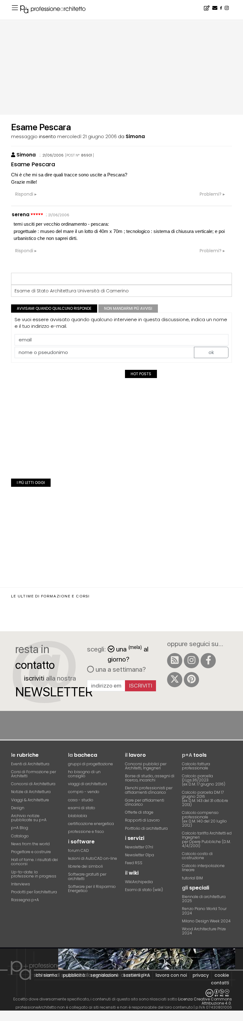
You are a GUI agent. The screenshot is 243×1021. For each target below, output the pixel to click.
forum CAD (78, 850)
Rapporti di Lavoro (142, 820)
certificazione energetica (91, 823)
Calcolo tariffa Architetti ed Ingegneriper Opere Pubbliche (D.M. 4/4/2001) (207, 839)
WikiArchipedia (139, 881)
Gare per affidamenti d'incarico (144, 802)
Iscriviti (140, 685)
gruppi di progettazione (90, 764)
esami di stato (81, 807)
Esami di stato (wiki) (144, 889)
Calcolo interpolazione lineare (203, 867)
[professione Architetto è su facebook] (208, 660)
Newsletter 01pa (139, 855)
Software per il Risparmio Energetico (92, 888)
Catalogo (20, 836)
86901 (86, 155)
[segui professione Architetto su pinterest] (191, 679)
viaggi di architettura (87, 783)
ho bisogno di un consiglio (84, 774)
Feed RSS (133, 862)
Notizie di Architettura (31, 791)
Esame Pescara (33, 164)
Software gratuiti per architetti (87, 876)
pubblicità (74, 975)
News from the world (30, 844)
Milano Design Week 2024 (206, 921)
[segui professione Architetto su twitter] (174, 679)
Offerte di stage (139, 812)
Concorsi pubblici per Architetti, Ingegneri (145, 766)
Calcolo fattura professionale (196, 766)
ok (211, 352)
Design (17, 807)
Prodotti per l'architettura (34, 892)
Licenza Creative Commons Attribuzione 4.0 (205, 1001)
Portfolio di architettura (146, 828)
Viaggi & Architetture (30, 800)
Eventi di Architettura (30, 764)
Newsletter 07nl (139, 847)
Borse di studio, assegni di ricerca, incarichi (149, 778)
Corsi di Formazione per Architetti (33, 774)
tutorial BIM (192, 878)
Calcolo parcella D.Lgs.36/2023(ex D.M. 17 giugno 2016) (203, 780)
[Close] (4, 1018)
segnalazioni (104, 975)
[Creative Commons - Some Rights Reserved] (121, 993)
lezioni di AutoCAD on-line (92, 858)
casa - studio (80, 800)
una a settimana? (120, 669)
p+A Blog (19, 827)
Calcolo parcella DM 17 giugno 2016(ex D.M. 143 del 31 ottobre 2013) (205, 799)
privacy (201, 975)
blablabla (77, 815)
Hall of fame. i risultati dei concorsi (34, 861)
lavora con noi (171, 975)
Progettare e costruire (31, 851)
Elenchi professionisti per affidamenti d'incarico (148, 790)
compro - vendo (83, 791)
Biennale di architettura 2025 (204, 898)
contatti (220, 983)
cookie (222, 975)
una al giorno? (128, 653)
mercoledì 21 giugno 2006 (87, 136)
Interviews (20, 884)
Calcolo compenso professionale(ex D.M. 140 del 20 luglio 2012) (204, 819)
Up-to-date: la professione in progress (33, 874)
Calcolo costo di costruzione (197, 855)
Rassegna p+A (25, 899)
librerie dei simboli (85, 866)
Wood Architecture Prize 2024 (204, 931)
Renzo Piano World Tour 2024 (204, 910)
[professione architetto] (57, 10)
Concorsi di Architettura (33, 783)
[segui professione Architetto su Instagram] (191, 660)
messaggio (24, 136)
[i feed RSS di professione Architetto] (174, 660)
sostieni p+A (136, 975)
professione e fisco (86, 831)
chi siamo (46, 975)
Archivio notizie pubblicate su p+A (29, 817)
